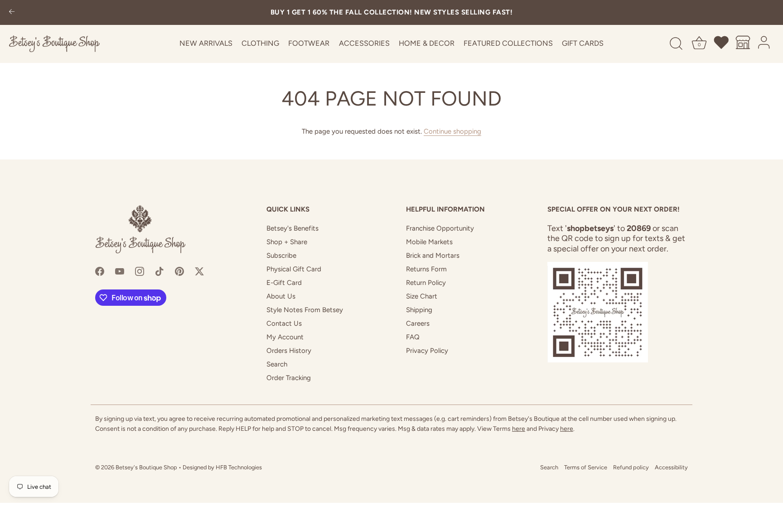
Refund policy (631, 467)
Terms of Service (585, 467)
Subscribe (281, 255)
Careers (418, 323)
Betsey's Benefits (292, 228)
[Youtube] (119, 271)
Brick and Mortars (432, 255)
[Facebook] (99, 271)
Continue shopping (452, 131)
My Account (285, 337)
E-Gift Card (284, 283)
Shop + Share (286, 242)
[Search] (676, 44)
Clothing (260, 43)
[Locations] (743, 44)
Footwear (308, 43)
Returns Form (426, 269)
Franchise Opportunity (440, 228)
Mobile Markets (429, 242)
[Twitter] (199, 271)
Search (276, 364)
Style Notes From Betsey (304, 310)
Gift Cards (583, 43)
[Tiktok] (159, 271)
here (518, 429)
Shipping (419, 310)
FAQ (413, 337)
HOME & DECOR (426, 43)
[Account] (764, 44)
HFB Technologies (239, 467)
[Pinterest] (179, 271)
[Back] (12, 12)
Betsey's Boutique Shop (146, 467)
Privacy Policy (427, 351)
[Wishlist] (721, 44)
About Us (280, 296)
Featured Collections (508, 43)
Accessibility (671, 467)
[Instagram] (139, 271)
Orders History (288, 351)
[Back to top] (763, 491)
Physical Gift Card (293, 269)
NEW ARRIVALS (205, 43)
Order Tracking (288, 378)
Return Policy (426, 283)
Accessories (364, 43)
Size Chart (421, 296)
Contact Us (284, 323)
